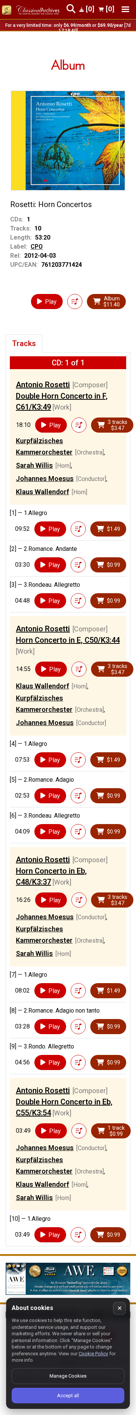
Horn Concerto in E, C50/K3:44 (68, 640)
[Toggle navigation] (125, 9)
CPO (37, 246)
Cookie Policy (93, 1353)
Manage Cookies (68, 1376)
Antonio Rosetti (43, 384)
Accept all (68, 1395)
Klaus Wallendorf (42, 492)
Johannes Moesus (45, 478)
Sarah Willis (34, 465)
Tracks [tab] (24, 343)
